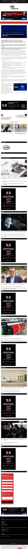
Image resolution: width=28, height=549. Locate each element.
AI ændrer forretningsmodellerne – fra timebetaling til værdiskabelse (12, 286)
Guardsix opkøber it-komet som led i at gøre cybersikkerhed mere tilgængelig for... (7, 133)
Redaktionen (4, 36)
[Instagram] (11, 2)
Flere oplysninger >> (24, 548)
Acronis (2, 40)
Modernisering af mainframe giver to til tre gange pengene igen (13, 283)
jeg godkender (19, 548)
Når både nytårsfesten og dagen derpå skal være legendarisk (11, 391)
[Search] (26, 23)
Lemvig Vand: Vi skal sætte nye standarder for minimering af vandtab (12, 338)
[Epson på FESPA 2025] (14, 326)
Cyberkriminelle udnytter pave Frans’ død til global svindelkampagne (14, 231)
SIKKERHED (7, 32)
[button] (2, 129)
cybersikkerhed (18, 40)
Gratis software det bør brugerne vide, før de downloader (21, 133)
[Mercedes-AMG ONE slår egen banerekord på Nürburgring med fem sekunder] (14, 429)
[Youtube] (15, 540)
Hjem (3, 32)
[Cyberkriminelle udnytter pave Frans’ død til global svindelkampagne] (14, 222)
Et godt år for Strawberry (6, 444)
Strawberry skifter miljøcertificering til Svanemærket (10, 442)
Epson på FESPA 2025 (6, 336)
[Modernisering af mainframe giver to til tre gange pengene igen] (14, 274)
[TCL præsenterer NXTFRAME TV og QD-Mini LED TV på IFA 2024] (14, 378)
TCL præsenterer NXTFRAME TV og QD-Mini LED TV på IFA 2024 (13, 387)
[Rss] (17, 2)
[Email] (17, 540)
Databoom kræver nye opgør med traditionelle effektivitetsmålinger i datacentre (14, 340)
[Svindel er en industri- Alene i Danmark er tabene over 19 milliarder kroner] (14, 168)
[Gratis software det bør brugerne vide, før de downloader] (20, 128)
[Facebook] (10, 2)
